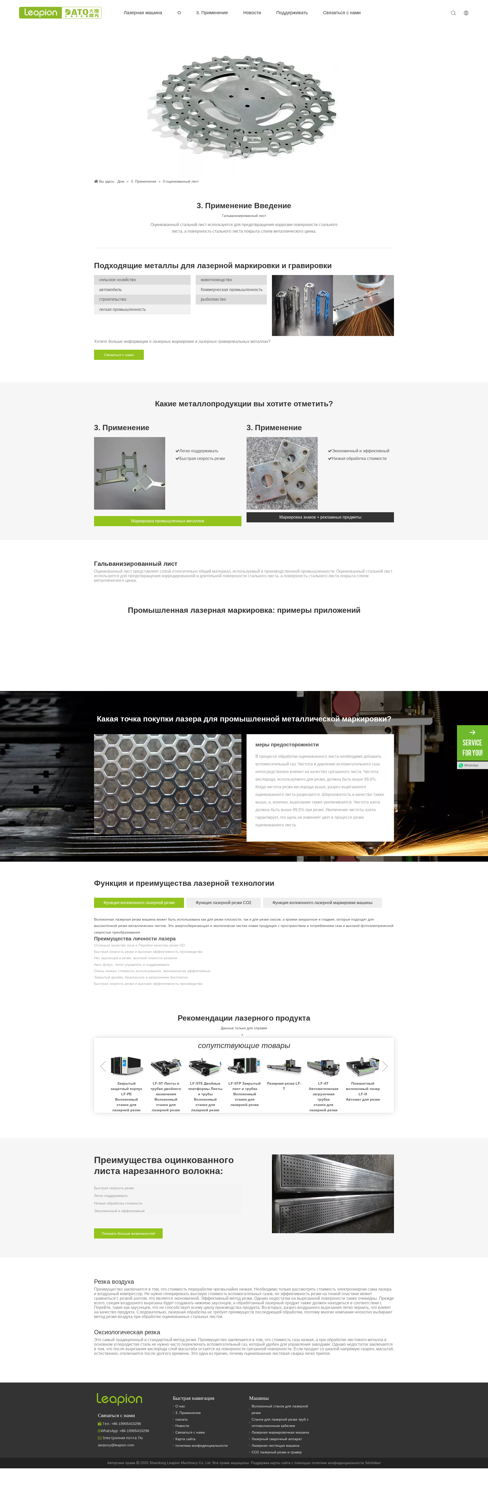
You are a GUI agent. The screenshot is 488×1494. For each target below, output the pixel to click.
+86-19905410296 (134, 1431)
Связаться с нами (342, 12)
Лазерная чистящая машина (275, 1445)
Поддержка (260, 1463)
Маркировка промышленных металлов (167, 521)
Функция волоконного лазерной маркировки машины (322, 903)
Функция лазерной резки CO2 (223, 903)
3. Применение (212, 12)
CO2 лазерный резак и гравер (277, 1452)
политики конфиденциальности (338, 1463)
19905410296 (126, 1424)
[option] (126, 1083)
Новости (252, 12)
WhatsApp (471, 765)
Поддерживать (292, 12)
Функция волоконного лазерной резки (139, 903)
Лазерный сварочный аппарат (277, 1439)
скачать (181, 1419)
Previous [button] (103, 1066)
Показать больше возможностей (128, 1233)
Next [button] (385, 1066)
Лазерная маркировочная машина (280, 1432)
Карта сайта (185, 1439)
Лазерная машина (143, 12)
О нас (180, 1406)
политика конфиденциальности (201, 1445)
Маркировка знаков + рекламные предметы (320, 517)
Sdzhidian (373, 1463)
